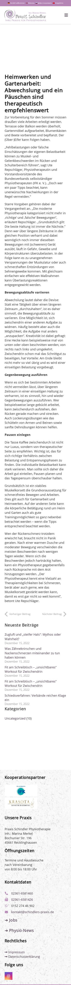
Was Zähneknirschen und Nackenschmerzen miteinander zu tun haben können (32, 652)
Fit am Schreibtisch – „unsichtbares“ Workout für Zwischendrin (31, 669)
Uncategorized (15, 718)
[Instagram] (8, 976)
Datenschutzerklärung (23, 956)
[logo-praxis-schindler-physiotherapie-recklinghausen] (25, 15)
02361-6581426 (22, 899)
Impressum (16, 952)
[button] (66, 15)
